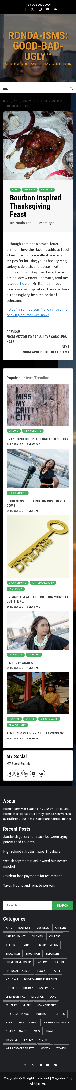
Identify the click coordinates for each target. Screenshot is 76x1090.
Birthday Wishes (20, 663)
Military (11, 1005)
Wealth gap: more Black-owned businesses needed (35, 864)
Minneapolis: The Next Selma (46, 349)
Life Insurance (15, 996)
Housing (11, 988)
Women (45, 1048)
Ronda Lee (23, 222)
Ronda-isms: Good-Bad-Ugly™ (38, 46)
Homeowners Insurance (40, 979)
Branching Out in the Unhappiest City (37, 439)
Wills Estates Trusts (20, 1048)
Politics (42, 1014)
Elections (53, 953)
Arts (9, 928)
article (22, 283)
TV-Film (28, 1039)
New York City (32, 430)
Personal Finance (18, 1014)
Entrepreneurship (43, 582)
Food (15, 189)
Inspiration (15, 588)
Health (55, 971)
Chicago (13, 430)
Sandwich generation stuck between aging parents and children (35, 839)
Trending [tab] (41, 377)
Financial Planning (18, 971)
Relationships (28, 1022)
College (54, 936)
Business (14, 718)
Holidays (29, 189)
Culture (11, 945)
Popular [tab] (13, 377)
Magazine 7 (60, 1078)
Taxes (36, 1031)
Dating (27, 945)
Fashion (42, 962)
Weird (43, 1039)
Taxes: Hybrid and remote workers (29, 885)
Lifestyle (46, 189)
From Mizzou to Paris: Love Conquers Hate (37, 337)
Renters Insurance (57, 1022)
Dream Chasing (17, 492)
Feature (59, 962)
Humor (28, 988)
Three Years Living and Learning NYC (36, 733)
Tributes (12, 1039)
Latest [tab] (27, 377)
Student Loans (16, 1031)
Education (13, 953)
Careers (30, 718)
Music (27, 1005)
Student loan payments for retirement (32, 875)
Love (53, 996)
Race (9, 1022)
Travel (50, 1031)
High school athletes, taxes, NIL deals (31, 851)
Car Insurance (16, 936)
